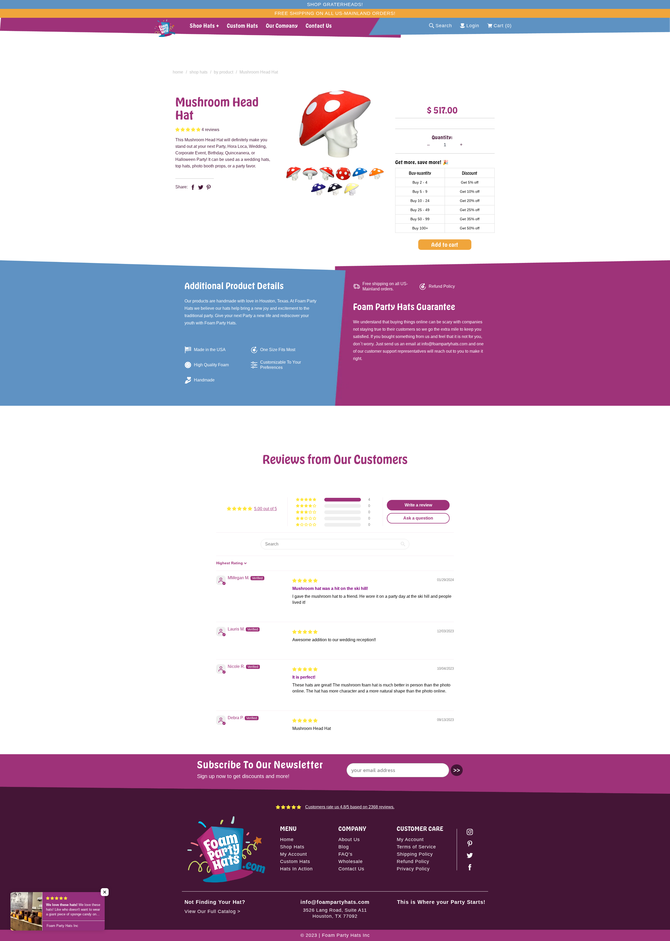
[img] (304, 580)
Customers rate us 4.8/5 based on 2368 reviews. (349, 807)
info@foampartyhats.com (335, 902)
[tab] (293, 174)
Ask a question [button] (418, 518)
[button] (188, 129)
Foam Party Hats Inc (346, 935)
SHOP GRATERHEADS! (335, 4)
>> (456, 770)
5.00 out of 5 (265, 508)
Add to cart (444, 244)
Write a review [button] (418, 505)
